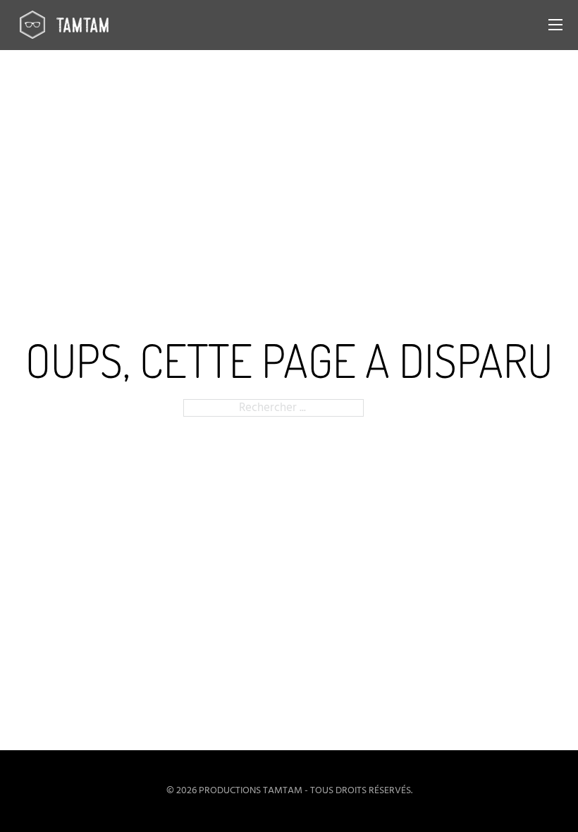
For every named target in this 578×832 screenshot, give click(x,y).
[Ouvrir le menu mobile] (555, 24)
